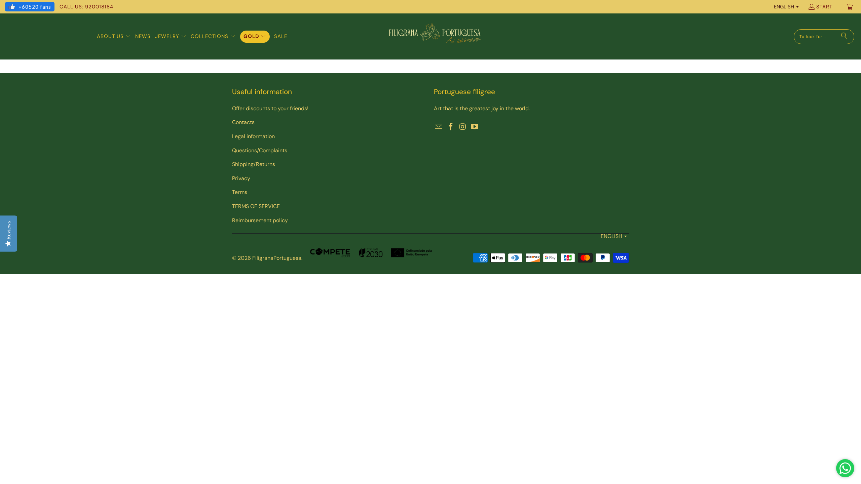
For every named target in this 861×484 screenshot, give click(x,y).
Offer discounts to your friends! (270, 108)
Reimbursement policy (260, 220)
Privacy (241, 178)
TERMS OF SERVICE (256, 206)
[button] (114, 36)
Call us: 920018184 (86, 6)
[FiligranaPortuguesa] (434, 36)
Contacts (243, 122)
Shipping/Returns (253, 164)
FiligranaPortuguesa (276, 257)
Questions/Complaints (259, 150)
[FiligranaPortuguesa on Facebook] (451, 127)
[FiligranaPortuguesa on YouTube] (475, 127)
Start (824, 6)
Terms (239, 192)
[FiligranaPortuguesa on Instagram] (463, 127)
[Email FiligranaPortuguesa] (439, 127)
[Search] (844, 36)
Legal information (253, 136)
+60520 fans (34, 7)
